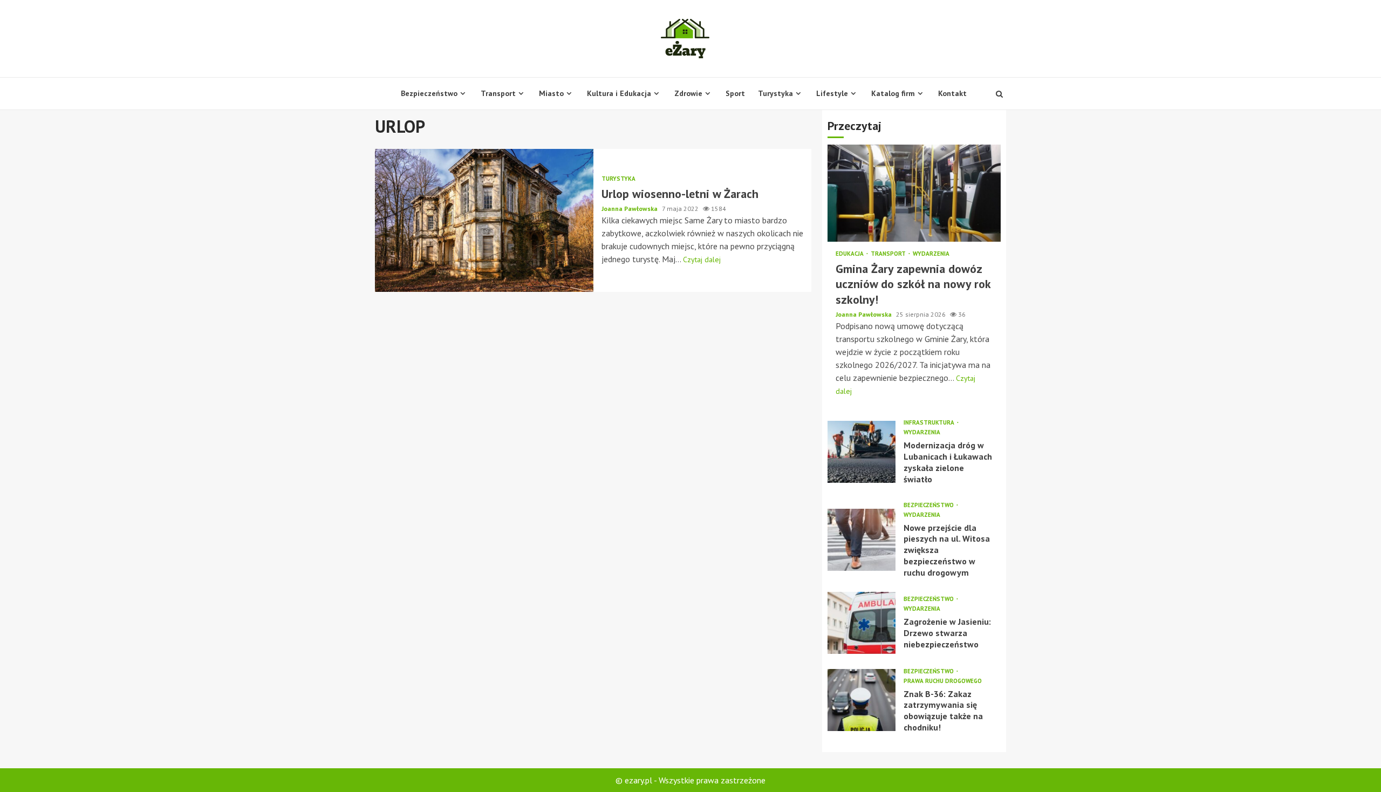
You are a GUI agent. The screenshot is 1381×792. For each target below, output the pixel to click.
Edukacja (850, 254)
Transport (498, 93)
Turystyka (775, 93)
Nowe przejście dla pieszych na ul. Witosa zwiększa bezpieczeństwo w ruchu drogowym (861, 540)
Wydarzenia (931, 254)
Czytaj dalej (702, 259)
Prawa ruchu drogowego (943, 681)
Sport (735, 93)
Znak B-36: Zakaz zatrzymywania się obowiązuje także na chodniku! (861, 700)
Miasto (551, 93)
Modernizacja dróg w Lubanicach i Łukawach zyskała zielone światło (861, 452)
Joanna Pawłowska (630, 208)
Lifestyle (832, 93)
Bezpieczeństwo (429, 93)
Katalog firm (893, 93)
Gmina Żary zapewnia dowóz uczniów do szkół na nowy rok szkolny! (914, 193)
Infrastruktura (930, 423)
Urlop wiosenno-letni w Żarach (484, 220)
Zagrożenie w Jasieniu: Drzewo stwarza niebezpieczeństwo (861, 623)
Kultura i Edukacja (619, 93)
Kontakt (952, 93)
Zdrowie (688, 93)
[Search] (999, 94)
